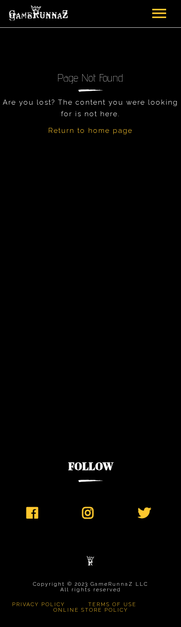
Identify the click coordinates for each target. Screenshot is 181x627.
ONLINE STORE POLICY (90, 610)
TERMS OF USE (112, 605)
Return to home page (90, 130)
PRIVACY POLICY (38, 605)
